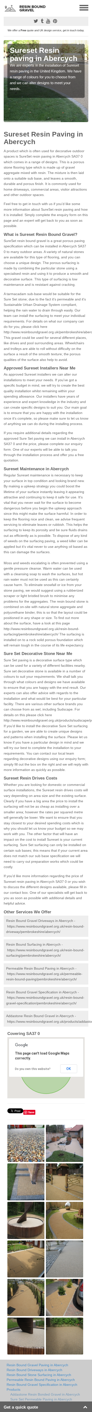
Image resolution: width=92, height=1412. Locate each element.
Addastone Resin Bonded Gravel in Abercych (45, 1394)
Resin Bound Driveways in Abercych (34, 1370)
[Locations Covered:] (6, 7)
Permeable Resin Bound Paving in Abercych (41, 1380)
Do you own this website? (33, 1069)
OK (68, 1069)
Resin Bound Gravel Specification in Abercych (42, 1385)
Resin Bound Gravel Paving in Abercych (37, 1365)
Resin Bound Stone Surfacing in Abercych (39, 1375)
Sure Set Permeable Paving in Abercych (41, 1399)
